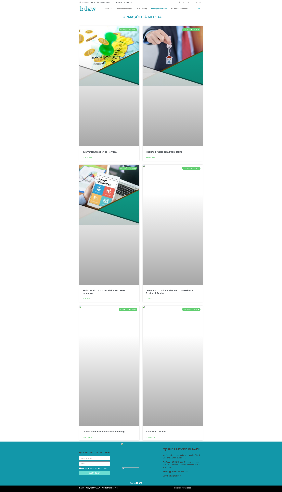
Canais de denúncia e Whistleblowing (104, 431)
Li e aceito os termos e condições (94, 468)
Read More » (87, 157)
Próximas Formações (125, 8)
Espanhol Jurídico (156, 431)
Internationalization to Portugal (100, 152)
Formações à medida (159, 8)
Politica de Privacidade (182, 488)
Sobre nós (108, 8)
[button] (199, 8)
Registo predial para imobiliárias (164, 152)
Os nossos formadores (179, 8)
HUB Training (142, 8)
